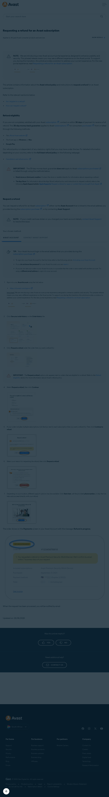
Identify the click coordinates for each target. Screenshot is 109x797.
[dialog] (54, 398)
